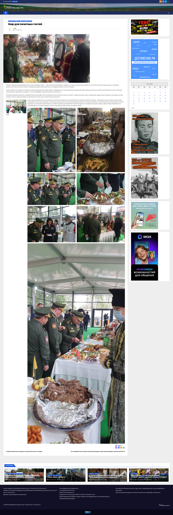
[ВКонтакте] (119, 448)
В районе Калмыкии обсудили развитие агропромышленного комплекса (23, 476)
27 (149, 101)
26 (144, 101)
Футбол (135, 473)
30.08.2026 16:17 (52, 479)
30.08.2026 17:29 (11, 479)
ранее (16, 90)
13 (149, 95)
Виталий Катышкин (147, 479)
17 (133, 98)
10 (133, 95)
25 (139, 101)
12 (144, 95)
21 (154, 98)
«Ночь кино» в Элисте (56, 477)
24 (133, 101)
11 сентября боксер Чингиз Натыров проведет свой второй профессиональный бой (97, 451)
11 (139, 95)
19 (144, 98)
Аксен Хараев (103, 479)
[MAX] (116, 448)
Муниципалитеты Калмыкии (11, 473)
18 (139, 98)
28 (154, 101)
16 (165, 95)
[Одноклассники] (121, 448)
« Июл (132, 107)
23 (165, 98)
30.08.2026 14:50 (135, 479)
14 (154, 95)
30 (165, 101)
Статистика (91, 473)
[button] (168, 12)
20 (149, 98)
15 (160, 95)
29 (160, 101)
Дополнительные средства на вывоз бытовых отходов (24, 451)
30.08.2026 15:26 (94, 479)
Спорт (132, 473)
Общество (20, 473)
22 (160, 98)
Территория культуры (57, 475)
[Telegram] (124, 448)
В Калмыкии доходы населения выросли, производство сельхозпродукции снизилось (106, 477)
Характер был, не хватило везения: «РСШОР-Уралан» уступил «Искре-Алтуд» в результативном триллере (148, 477)
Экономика (97, 473)
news (15, 28)
